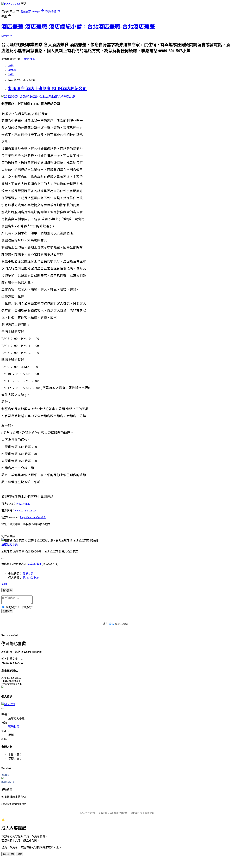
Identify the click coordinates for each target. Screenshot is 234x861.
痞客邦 (31, 564)
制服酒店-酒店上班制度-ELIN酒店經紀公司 (47, 88)
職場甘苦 (29, 59)
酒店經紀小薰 (9, 544)
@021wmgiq (23, 503)
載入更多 (7, 590)
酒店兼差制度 (31, 577)
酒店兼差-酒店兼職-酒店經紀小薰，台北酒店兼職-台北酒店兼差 (78, 26)
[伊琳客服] (2, 778)
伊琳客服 (5, 775)
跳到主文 (6, 36)
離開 (19, 854)
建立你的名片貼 (8, 782)
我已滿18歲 (8, 854)
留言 (39, 564)
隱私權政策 (136, 813)
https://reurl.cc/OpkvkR (33, 517)
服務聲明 (149, 813)
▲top (4, 583)
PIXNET (91, 813)
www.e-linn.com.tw (26, 510)
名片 (11, 74)
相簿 (11, 65)
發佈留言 (7, 611)
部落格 (12, 70)
